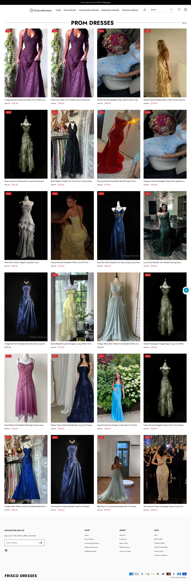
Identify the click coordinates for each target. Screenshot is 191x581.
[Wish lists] (179, 9)
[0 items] (185, 9)
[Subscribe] (40, 543)
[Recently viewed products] (186, 290)
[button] (186, 296)
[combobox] (161, 9)
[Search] (171, 9)
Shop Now (106, 2)
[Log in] (144, 9)
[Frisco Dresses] (40, 10)
